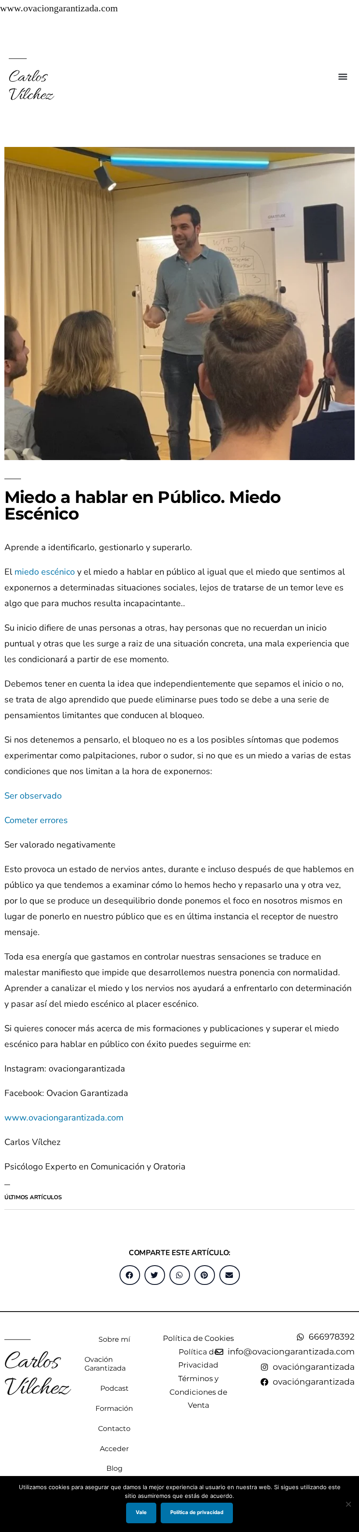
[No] (348, 1504)
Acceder (114, 1449)
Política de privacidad (196, 1512)
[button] (343, 76)
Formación (114, 1408)
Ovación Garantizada (105, 1363)
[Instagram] (350, 28)
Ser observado (33, 796)
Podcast (114, 1388)
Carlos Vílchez (31, 86)
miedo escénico (44, 572)
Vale (141, 1512)
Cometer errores (36, 820)
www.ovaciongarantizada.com (63, 1118)
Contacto (114, 1428)
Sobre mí (114, 1339)
